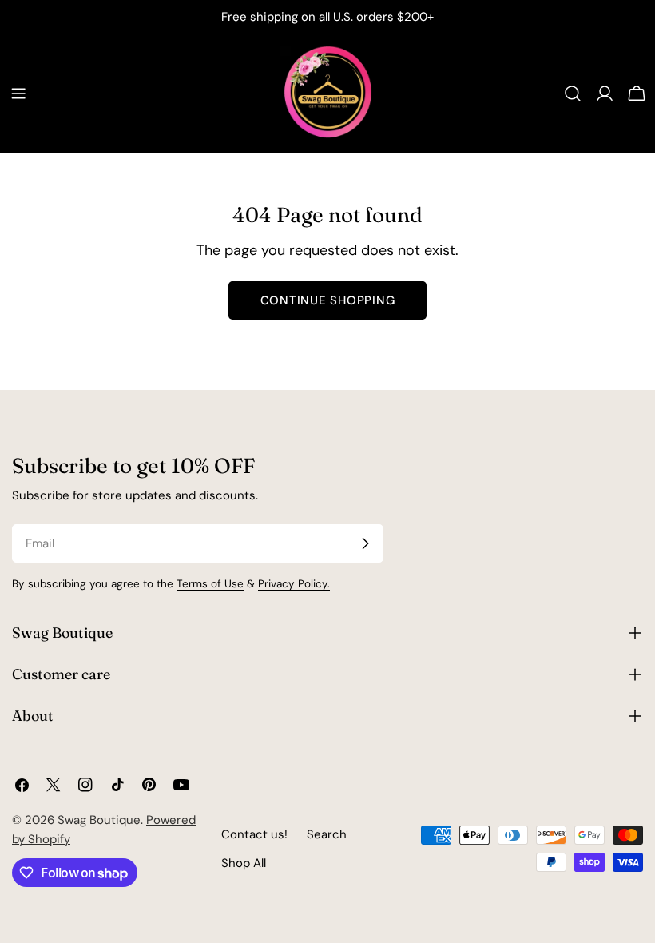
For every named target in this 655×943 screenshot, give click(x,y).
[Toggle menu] (18, 93)
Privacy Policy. (294, 584)
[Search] (573, 93)
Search (327, 834)
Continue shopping (327, 300)
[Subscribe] (365, 543)
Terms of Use (210, 584)
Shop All (243, 863)
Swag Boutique (99, 820)
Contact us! (254, 834)
